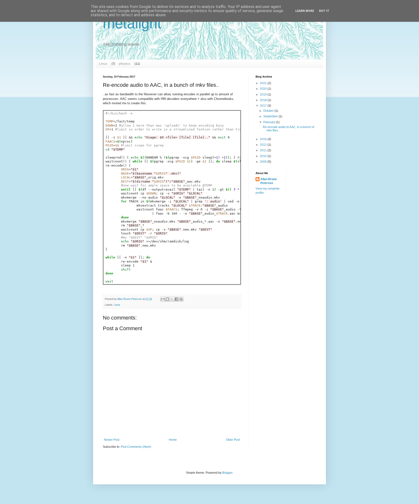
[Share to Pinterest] (181, 299)
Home (173, 439)
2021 (263, 83)
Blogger (227, 472)
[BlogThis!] (167, 299)
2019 (263, 94)
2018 (263, 100)
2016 (263, 139)
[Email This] (162, 299)
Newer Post (111, 439)
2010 (263, 156)
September (271, 116)
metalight (132, 23)
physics (124, 63)
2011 (263, 150)
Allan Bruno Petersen (268, 181)
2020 (263, 88)
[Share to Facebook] (176, 299)
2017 (263, 105)
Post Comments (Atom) (136, 446)
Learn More (304, 11)
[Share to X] (171, 299)
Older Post (233, 439)
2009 (263, 161)
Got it (324, 11)
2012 (263, 144)
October (268, 110)
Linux (103, 63)
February (269, 122)
